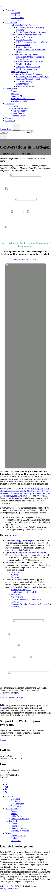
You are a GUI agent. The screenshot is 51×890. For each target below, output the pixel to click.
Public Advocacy (18, 816)
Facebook (15, 572)
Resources (9, 103)
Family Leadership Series (27, 69)
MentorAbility (22, 84)
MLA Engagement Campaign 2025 (31, 42)
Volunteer (15, 93)
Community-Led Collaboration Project (32, 76)
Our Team (15, 15)
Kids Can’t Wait (23, 44)
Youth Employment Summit (28, 66)
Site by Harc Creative (9, 889)
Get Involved (11, 89)
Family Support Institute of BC (24, 592)
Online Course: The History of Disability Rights (29, 63)
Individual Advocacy (20, 818)
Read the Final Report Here (24, 259)
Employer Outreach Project (28, 79)
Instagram (15, 577)
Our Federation (17, 17)
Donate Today (6, 129)
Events (14, 813)
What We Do (11, 22)
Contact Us (10, 120)
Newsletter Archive (19, 111)
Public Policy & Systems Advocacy (26, 35)
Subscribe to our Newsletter (23, 98)
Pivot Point (41, 496)
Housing (14, 106)
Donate (14, 91)
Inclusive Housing (24, 81)
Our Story (9, 10)
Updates (9, 118)
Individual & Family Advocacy (24, 25)
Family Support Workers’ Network (31, 32)
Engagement (16, 811)
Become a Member (19, 96)
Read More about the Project (12, 697)
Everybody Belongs (19, 71)
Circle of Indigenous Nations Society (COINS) (24, 489)
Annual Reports (17, 113)
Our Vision (15, 12)
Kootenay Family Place (22, 496)
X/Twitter (15, 575)
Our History (16, 20)
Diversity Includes (24, 39)
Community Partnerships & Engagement (28, 74)
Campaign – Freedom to (26, 86)
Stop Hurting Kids (24, 47)
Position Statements (24, 37)
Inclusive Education (19, 108)
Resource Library (18, 116)
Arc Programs (37, 488)
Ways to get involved (20, 101)
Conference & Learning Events (24, 54)
